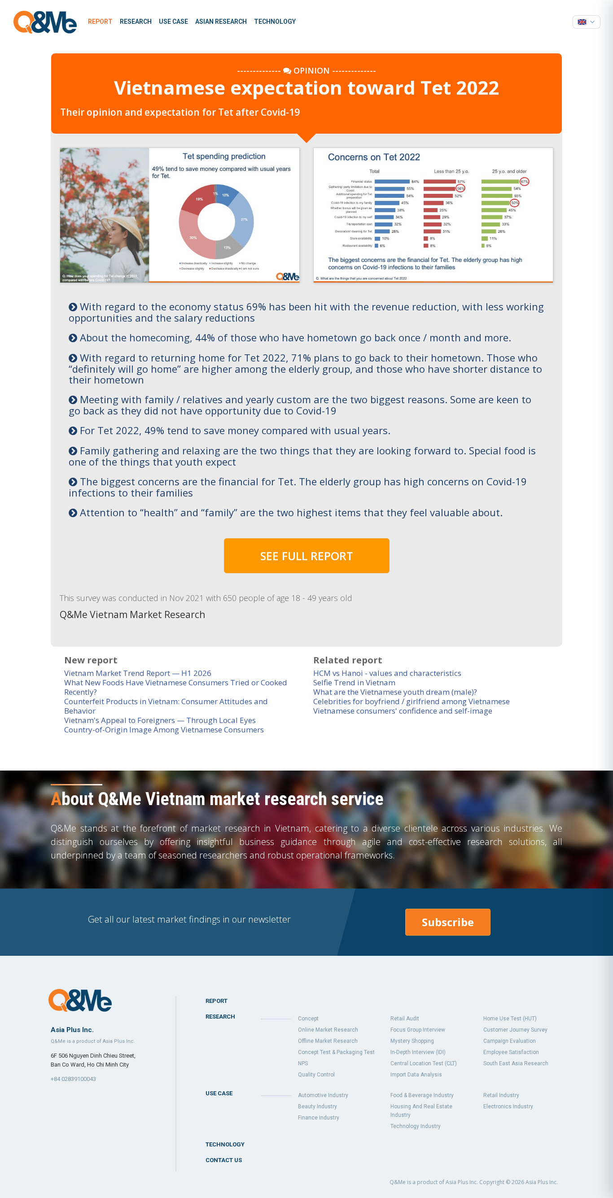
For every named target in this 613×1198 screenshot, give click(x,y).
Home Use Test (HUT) (510, 1018)
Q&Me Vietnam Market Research (132, 614)
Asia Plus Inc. (541, 1182)
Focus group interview (417, 1030)
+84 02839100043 (73, 1079)
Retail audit (404, 1018)
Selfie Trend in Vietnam (354, 682)
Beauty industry (317, 1106)
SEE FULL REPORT (306, 555)
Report (100, 21)
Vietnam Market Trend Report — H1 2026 (137, 673)
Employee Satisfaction (511, 1052)
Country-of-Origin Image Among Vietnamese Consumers (164, 729)
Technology (275, 21)
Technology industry (415, 1126)
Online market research (328, 1030)
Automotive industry (323, 1095)
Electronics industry (508, 1106)
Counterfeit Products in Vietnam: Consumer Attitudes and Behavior (166, 706)
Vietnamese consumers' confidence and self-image (402, 711)
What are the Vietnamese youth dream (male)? (395, 692)
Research (136, 21)
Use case (173, 21)
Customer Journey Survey (515, 1030)
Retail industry (501, 1095)
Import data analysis (416, 1075)
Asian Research (221, 21)
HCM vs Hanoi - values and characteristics (387, 673)
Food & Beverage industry (422, 1095)
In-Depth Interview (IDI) (418, 1052)
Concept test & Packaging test (336, 1052)
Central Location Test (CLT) (423, 1063)
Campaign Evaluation (509, 1041)
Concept (308, 1018)
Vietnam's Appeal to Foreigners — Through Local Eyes (160, 720)
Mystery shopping (412, 1041)
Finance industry (318, 1118)
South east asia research (515, 1063)
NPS (303, 1063)
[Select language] (586, 22)
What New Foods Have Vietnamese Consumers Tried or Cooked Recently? (175, 687)
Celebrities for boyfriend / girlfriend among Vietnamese (411, 701)
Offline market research (328, 1041)
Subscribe (448, 922)
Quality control (316, 1075)
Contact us (224, 1160)
